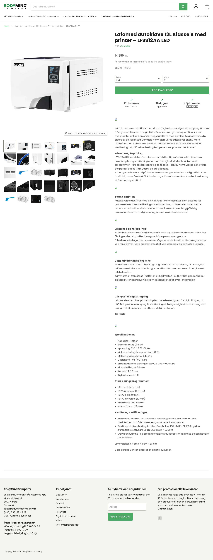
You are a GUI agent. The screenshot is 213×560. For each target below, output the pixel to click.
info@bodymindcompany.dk (20, 508)
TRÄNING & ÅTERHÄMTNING (116, 16)
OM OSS (173, 16)
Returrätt (61, 511)
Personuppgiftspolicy (67, 524)
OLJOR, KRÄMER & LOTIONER (79, 16)
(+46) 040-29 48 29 (15, 512)
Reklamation (63, 507)
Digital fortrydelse (66, 516)
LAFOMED (125, 45)
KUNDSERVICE (201, 16)
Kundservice (62, 499)
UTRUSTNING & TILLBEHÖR (42, 16)
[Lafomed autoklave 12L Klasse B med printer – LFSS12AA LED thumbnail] (23, 146)
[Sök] (183, 6)
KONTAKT (185, 16)
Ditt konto (61, 494)
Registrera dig (120, 516)
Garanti (60, 503)
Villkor (59, 520)
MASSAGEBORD (13, 16)
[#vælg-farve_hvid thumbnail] (10, 146)
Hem (6, 26)
